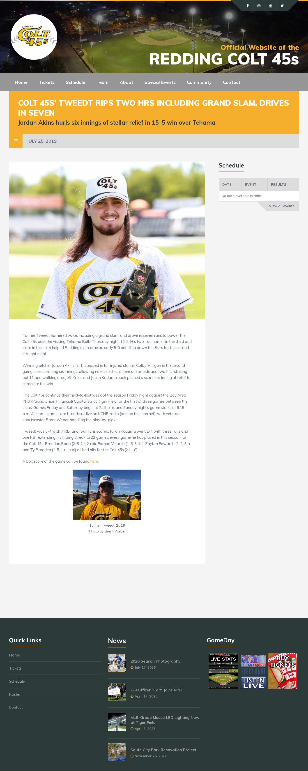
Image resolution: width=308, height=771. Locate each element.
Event (251, 184)
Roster (15, 694)
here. (94, 461)
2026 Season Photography (155, 661)
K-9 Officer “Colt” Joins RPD (156, 690)
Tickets (15, 668)
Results (278, 184)
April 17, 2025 (146, 696)
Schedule (17, 681)
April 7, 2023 (145, 729)
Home (21, 82)
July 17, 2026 (145, 667)
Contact (231, 82)
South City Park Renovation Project (163, 749)
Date (227, 184)
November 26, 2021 (151, 756)
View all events (281, 206)
